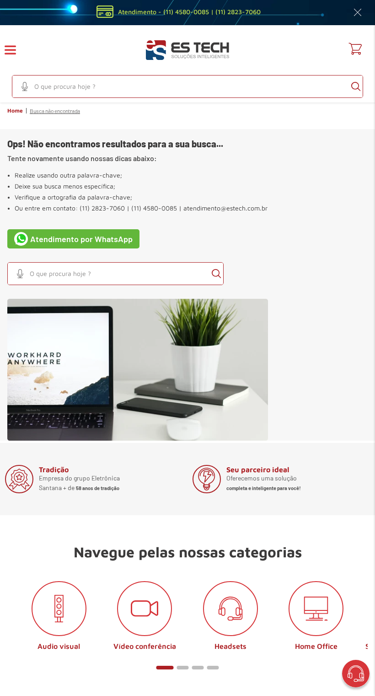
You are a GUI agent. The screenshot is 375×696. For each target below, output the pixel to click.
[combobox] (187, 86)
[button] (16, 50)
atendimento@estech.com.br (225, 208)
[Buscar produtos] (356, 86)
